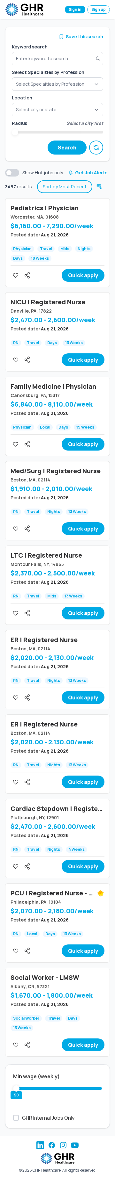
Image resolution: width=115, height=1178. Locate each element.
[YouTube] (75, 1145)
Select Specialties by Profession (48, 72)
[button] (57, 109)
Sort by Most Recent (65, 187)
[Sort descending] (99, 186)
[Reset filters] (96, 148)
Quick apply (83, 275)
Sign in (75, 9)
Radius (19, 123)
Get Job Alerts (91, 173)
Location (22, 98)
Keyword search (30, 47)
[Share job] (27, 275)
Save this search (84, 36)
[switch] (12, 173)
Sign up (98, 9)
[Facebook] (52, 1145)
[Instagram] (63, 1145)
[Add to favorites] (16, 275)
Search (67, 147)
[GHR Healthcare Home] (24, 9)
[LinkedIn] (40, 1145)
